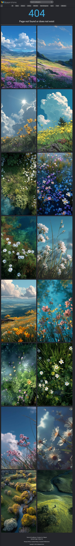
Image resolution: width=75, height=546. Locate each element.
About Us (40, 539)
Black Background (44, 5)
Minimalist (35, 5)
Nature (17, 5)
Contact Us (40, 537)
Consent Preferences (44, 541)
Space (52, 5)
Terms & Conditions (31, 537)
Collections (63, 5)
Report (45, 537)
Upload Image (34, 539)
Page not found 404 (8, 2)
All (12, 5)
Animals (29, 5)
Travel (57, 5)
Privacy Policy (27, 541)
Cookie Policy (35, 541)
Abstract (23, 5)
